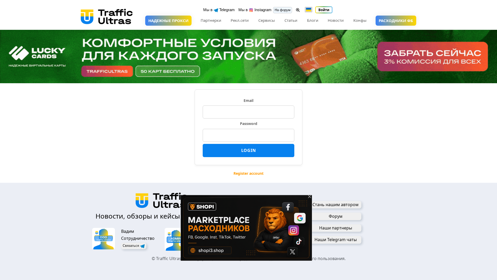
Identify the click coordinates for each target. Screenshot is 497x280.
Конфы (360, 20)
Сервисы (266, 20)
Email (248, 100)
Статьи (290, 20)
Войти (323, 10)
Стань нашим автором (335, 204)
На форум (282, 10)
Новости (336, 20)
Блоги (312, 20)
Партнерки (211, 20)
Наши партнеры (335, 228)
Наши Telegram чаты (336, 239)
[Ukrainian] (308, 9)
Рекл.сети (240, 20)
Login (248, 150)
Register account (248, 173)
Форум (335, 216)
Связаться (131, 246)
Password (248, 123)
